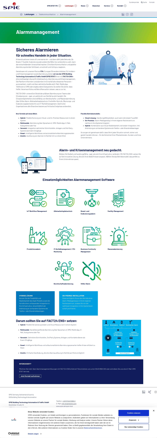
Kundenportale (134, 2)
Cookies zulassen (133, 413)
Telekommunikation (47, 14)
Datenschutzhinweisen (93, 428)
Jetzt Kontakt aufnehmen (30, 376)
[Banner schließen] (153, 410)
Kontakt (120, 6)
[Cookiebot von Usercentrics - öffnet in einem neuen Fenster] (13, 433)
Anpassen (132, 420)
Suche (145, 2)
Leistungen (69, 6)
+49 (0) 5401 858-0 (68, 401)
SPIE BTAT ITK (52, 6)
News (83, 6)
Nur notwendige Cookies (134, 427)
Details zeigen (33, 434)
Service (107, 6)
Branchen (96, 6)
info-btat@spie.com (69, 404)
